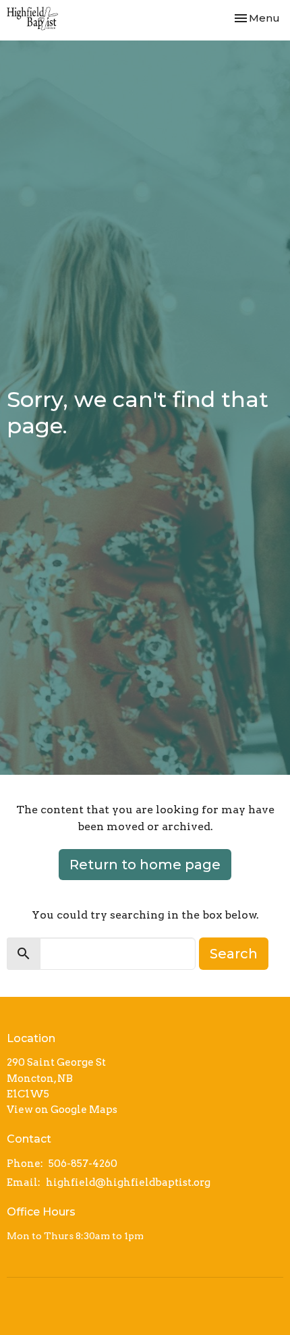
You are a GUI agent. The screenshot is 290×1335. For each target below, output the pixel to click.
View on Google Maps (62, 1110)
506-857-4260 (83, 1163)
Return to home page (145, 864)
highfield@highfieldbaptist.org (128, 1182)
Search (234, 954)
